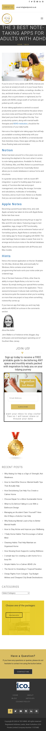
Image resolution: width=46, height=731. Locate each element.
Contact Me (23, 672)
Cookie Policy (23, 701)
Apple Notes (12, 204)
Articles (30, 698)
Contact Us (8, 7)
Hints (6, 256)
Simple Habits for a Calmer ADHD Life (20, 564)
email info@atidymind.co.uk (26, 7)
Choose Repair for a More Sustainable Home (23, 499)
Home (19, 44)
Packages (14, 615)
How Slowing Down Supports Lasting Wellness (23, 551)
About (30, 695)
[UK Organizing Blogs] (16, 446)
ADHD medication (20, 124)
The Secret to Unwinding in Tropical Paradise (23, 569)
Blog (14, 698)
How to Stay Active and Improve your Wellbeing (24, 529)
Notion (7, 150)
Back (26, 44)
